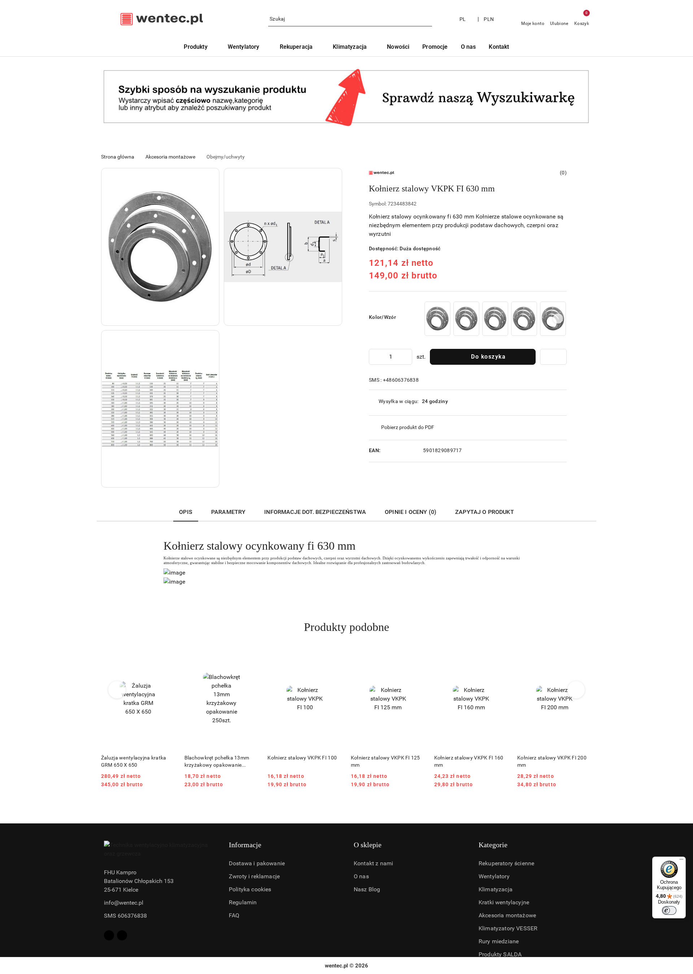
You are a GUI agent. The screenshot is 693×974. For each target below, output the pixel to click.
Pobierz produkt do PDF (407, 427)
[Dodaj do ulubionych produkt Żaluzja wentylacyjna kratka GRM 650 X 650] (167, 657)
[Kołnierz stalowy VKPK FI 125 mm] (466, 319)
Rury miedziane (499, 941)
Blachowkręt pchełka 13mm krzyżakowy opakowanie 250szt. (216, 762)
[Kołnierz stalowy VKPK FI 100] (437, 319)
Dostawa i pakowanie (257, 863)
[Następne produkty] (576, 689)
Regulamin (243, 902)
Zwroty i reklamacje (254, 876)
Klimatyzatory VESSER (508, 928)
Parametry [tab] (228, 511)
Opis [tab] (185, 511)
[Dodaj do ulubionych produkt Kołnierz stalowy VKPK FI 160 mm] (500, 657)
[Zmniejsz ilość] (374, 356)
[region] (495, 318)
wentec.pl (336, 965)
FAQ (234, 915)
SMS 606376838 (125, 915)
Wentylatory (494, 876)
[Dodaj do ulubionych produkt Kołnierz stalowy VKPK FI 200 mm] (583, 657)
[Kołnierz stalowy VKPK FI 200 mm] (524, 319)
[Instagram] (122, 935)
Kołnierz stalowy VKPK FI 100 (302, 758)
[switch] (669, 910)
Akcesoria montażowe (507, 915)
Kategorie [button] (493, 845)
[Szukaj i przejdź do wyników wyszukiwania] (427, 19)
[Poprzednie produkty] (117, 689)
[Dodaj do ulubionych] (553, 357)
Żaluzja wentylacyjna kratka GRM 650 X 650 (133, 761)
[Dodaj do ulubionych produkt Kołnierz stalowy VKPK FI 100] (333, 657)
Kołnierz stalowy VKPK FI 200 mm (552, 761)
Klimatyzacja (496, 889)
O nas (361, 876)
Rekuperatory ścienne (506, 863)
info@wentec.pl (123, 902)
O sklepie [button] (368, 845)
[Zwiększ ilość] (406, 356)
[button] (160, 247)
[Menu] (681, 861)
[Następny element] (558, 318)
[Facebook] (109, 935)
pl (462, 19)
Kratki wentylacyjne (504, 902)
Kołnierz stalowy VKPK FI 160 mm (469, 761)
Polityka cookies (250, 889)
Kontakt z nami (373, 863)
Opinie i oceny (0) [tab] (410, 511)
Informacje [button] (245, 845)
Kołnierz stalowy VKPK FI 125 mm (385, 761)
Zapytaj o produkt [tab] (484, 511)
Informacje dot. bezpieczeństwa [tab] (315, 511)
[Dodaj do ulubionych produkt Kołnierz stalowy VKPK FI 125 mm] (417, 657)
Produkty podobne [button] (346, 626)
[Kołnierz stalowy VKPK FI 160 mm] (495, 319)
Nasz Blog (367, 889)
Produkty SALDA (500, 954)
